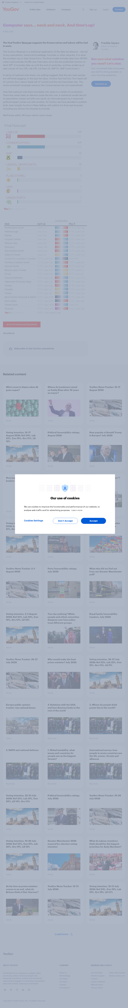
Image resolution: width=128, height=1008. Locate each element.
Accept (94, 521)
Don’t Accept (65, 521)
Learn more (77, 510)
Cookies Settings (33, 520)
